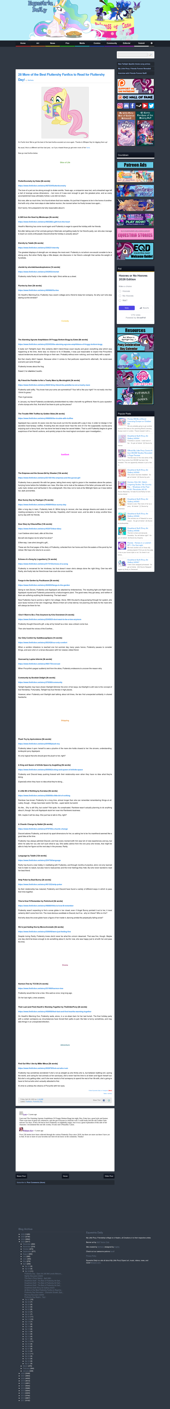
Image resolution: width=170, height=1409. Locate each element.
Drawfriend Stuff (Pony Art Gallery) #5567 (137, 560)
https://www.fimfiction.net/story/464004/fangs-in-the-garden (44, 585)
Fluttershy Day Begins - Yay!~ (35, 1297)
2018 (23, 1383)
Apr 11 (27, 1339)
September (27, 1251)
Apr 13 (27, 1334)
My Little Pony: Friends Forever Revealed (134, 68)
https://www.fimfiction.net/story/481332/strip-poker (40, 884)
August (25, 1254)
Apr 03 (27, 1358)
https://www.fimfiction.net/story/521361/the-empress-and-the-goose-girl (49, 477)
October (26, 1249)
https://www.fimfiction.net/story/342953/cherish (38, 271)
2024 (23, 1239)
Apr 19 (27, 1319)
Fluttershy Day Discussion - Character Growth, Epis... (44, 1292)
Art (37, 43)
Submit (141, 43)
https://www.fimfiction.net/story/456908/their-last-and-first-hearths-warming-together (54, 1011)
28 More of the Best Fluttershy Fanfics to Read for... (43, 1290)
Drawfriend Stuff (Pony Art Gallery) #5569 (137, 471)
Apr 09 (27, 1344)
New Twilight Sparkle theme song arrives (134, 64)
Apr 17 (27, 1324)
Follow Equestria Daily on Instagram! (98, 1090)
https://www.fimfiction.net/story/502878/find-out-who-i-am (43, 1068)
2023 (23, 1241)
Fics (67, 43)
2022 (23, 1373)
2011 (23, 1400)
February (26, 1368)
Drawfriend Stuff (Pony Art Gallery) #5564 (137, 436)
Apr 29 (27, 1268)
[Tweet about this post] (109, 1100)
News (52, 43)
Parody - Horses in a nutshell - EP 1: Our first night (139, 543)
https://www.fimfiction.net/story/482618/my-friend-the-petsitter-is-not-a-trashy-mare (54, 385)
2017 (23, 1385)
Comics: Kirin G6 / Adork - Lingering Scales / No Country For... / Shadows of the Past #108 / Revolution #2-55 (139, 485)
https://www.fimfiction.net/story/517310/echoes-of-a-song (43, 563)
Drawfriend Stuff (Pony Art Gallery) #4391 (40, 1287)
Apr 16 (27, 1326)
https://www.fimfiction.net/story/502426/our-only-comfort (42, 642)
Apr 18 (27, 1321)
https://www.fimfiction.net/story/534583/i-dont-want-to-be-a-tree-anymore (49, 619)
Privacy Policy (91, 1256)
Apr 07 (27, 1348)
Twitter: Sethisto (108, 1093)
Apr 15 (27, 1329)
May (24, 1261)
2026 (23, 1234)
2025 (23, 1236)
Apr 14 (27, 1331)
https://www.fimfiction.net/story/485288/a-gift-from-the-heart (44, 221)
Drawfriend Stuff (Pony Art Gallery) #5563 (137, 500)
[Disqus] (65, 1139)
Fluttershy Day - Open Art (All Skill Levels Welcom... (43, 1273)
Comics (97, 43)
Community (112, 43)
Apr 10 (27, 1341)
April (24, 1264)
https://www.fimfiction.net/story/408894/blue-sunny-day (42, 504)
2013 (23, 1395)
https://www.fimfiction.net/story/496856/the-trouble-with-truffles (45, 418)
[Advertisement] (135, 589)
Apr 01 (27, 1363)
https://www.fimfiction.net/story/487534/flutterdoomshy (42, 185)
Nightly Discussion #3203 (34, 1276)
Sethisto (101, 1247)
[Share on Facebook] (104, 1100)
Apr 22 (27, 1312)
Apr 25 (27, 1304)
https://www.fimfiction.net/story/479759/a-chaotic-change (43, 828)
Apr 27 (27, 1299)
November (27, 1246)
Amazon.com (95, 1263)
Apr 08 (27, 1346)
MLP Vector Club (103, 1242)
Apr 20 (27, 1316)
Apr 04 (27, 1356)
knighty (116, 1247)
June (25, 1259)
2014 (23, 1393)
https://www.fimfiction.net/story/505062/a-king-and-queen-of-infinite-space (50, 769)
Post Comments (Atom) (36, 1182)
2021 (23, 1376)
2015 (23, 1390)
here (88, 147)
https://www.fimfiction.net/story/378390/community (40, 682)
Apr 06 (27, 1351)
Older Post (109, 1176)
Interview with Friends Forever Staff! (132, 73)
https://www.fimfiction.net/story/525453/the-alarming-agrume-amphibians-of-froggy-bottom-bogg (60, 344)
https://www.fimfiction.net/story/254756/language (39, 860)
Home (23, 43)
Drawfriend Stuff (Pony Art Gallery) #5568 (137, 529)
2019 (23, 1381)
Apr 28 (27, 1271)
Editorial (126, 43)
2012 (23, 1398)
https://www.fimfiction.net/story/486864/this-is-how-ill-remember (46, 905)
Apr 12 (27, 1336)
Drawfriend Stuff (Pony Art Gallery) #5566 (137, 514)
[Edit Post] (44, 1099)
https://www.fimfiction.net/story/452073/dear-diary (39, 528)
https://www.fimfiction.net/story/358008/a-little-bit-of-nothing (44, 795)
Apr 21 (27, 1314)
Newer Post (21, 1176)
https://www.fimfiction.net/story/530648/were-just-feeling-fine (44, 931)
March (25, 1366)
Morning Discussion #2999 (34, 1295)
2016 (23, 1388)
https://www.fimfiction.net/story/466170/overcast (39, 663)
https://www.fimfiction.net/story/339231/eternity (38, 247)
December (27, 1244)
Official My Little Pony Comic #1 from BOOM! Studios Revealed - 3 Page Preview (140, 452)
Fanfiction (29, 1101)
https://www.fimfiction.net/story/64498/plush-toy (39, 743)
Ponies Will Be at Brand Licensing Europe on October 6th (139, 421)
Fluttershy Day (37, 1101)
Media (82, 43)
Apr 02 (27, 1361)
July (24, 1256)
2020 (23, 1378)
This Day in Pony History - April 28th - (38, 1278)
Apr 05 (27, 1353)
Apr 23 (27, 1309)
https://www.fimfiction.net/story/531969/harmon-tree (40, 988)
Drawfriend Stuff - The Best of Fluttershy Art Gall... (43, 1280)
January (26, 1371)
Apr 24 (27, 1307)
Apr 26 (27, 1302)
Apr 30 (27, 1266)
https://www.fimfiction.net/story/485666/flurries (38, 290)
